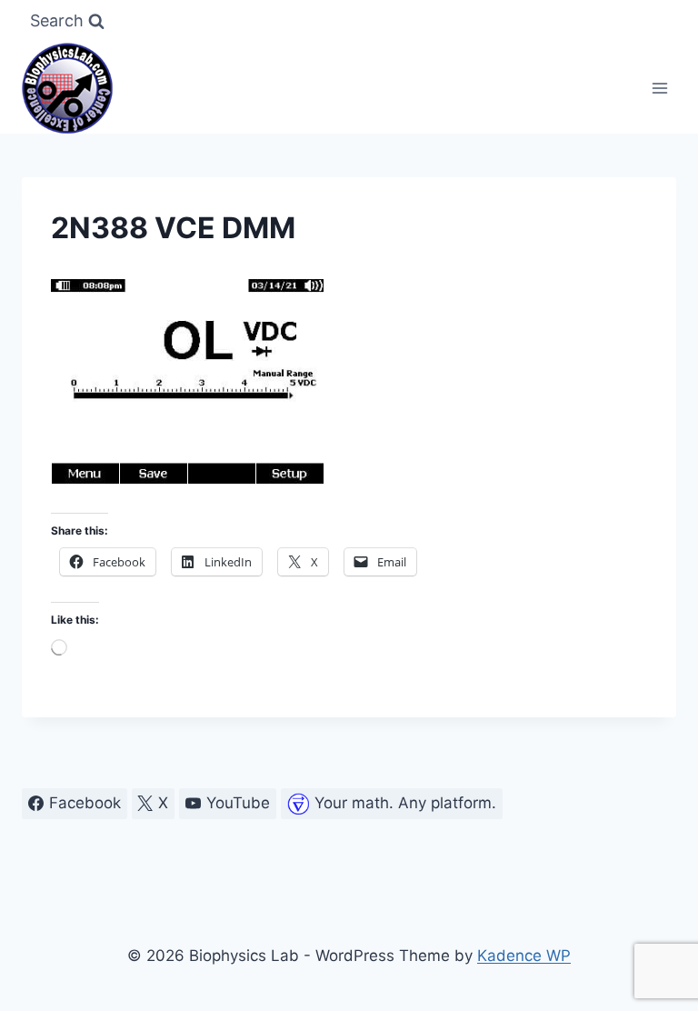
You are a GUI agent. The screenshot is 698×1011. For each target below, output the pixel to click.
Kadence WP (524, 955)
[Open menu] (659, 88)
